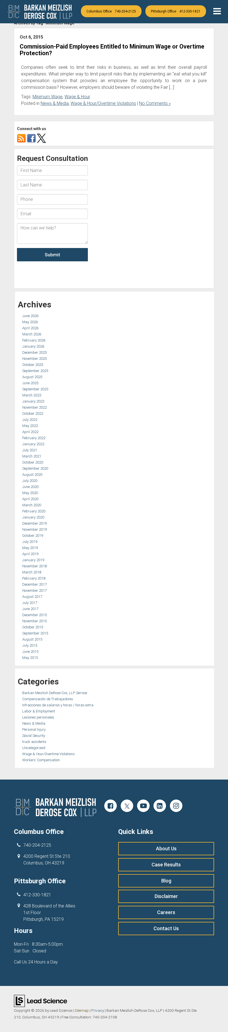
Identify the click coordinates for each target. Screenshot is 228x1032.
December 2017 (34, 584)
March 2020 (31, 505)
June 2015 (30, 651)
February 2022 (33, 438)
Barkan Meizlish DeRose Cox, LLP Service (54, 693)
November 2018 (34, 566)
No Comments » (155, 103)
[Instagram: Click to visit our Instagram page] (176, 806)
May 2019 (30, 548)
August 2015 (32, 639)
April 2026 (30, 328)
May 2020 (30, 493)
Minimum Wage (48, 96)
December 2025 (34, 352)
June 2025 (30, 383)
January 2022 (33, 444)
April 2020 (30, 499)
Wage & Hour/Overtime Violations (103, 103)
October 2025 (32, 365)
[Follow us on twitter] (41, 138)
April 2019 (30, 554)
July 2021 (29, 450)
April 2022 (30, 432)
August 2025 (32, 377)
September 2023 (35, 389)
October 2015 (32, 627)
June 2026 (30, 316)
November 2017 (34, 590)
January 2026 (33, 346)
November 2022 (34, 407)
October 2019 (32, 535)
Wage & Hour (77, 96)
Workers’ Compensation (41, 760)
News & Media (55, 103)
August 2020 (32, 474)
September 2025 (35, 371)
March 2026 (31, 334)
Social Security (33, 735)
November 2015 (34, 621)
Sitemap (82, 1010)
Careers (166, 912)
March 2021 (31, 456)
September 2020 (35, 468)
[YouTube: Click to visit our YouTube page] (143, 806)
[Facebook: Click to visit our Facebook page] (110, 806)
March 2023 (31, 395)
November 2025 (34, 358)
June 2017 (30, 609)
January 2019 (33, 560)
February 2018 (33, 578)
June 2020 (30, 487)
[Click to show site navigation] (217, 11)
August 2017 (32, 597)
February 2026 (33, 340)
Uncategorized (33, 748)
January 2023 (33, 401)
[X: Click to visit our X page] (127, 806)
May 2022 (30, 426)
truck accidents (34, 742)
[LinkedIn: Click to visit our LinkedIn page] (159, 806)
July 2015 (29, 645)
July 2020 (29, 481)
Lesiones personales (38, 717)
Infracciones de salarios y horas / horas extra (57, 705)
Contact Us (166, 928)
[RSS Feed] (21, 138)
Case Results (166, 864)
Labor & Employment (38, 711)
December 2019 (34, 523)
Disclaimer (166, 896)
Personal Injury (34, 729)
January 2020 (33, 517)
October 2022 (32, 413)
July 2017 (29, 603)
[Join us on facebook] (31, 138)
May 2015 (30, 658)
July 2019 (29, 542)
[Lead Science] (40, 1000)
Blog (166, 881)
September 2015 (35, 633)
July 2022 (29, 420)
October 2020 (32, 462)
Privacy (97, 1010)
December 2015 (34, 615)
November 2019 (34, 529)
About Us (166, 848)
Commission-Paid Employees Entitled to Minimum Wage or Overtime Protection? (112, 50)
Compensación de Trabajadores (47, 699)
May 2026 (30, 322)
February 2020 (33, 511)
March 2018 (31, 572)
